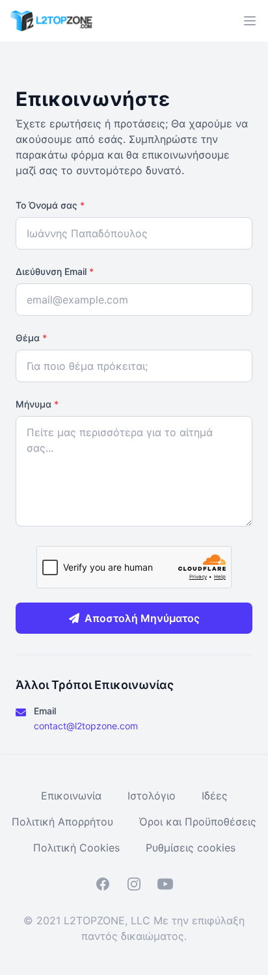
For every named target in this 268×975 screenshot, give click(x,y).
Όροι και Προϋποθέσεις (197, 821)
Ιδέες (215, 795)
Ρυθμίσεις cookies (190, 847)
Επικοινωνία (71, 795)
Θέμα (31, 337)
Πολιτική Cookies (76, 847)
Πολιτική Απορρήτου (62, 821)
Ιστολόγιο (151, 795)
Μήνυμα (37, 404)
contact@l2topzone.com (86, 725)
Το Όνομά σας (50, 205)
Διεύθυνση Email (55, 271)
